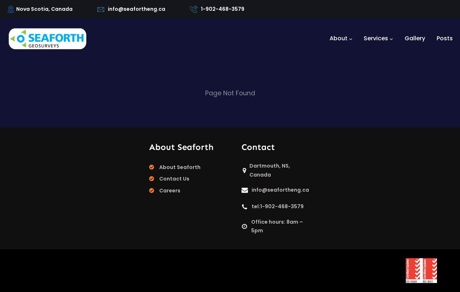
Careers (169, 190)
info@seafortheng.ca (136, 9)
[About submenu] (351, 38)
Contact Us (174, 178)
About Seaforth (180, 167)
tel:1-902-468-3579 (278, 206)
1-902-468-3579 (222, 9)
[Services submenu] (391, 38)
